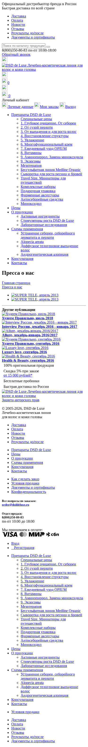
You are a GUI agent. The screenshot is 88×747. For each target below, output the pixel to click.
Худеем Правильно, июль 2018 (27, 318)
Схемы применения (27, 463)
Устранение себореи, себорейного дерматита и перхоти (48, 235)
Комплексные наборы (38, 187)
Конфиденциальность (28, 492)
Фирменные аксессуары (40, 195)
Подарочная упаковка (38, 191)
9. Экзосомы (31, 161)
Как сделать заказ (25, 479)
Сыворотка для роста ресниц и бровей (51, 174)
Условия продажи (25, 483)
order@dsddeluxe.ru (15, 504)
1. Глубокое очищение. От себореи (48, 123)
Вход (15, 543)
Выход (70, 107)
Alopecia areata (32, 242)
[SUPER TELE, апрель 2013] (34, 295)
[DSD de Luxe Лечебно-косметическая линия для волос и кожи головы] (44, 70)
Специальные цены (36, 119)
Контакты (19, 263)
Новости (18, 25)
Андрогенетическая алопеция (44, 254)
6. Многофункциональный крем (46, 144)
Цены (15, 208)
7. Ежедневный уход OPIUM (44, 149)
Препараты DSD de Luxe (31, 450)
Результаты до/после (27, 33)
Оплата (17, 20)
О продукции (22, 458)
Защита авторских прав (20, 400)
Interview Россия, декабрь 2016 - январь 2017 (39, 327)
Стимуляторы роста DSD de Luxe (47, 221)
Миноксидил (31, 204)
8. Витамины (31, 153)
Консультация (22, 259)
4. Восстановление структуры (45, 136)
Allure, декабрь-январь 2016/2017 (29, 335)
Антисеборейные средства (42, 199)
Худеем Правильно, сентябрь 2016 (30, 344)
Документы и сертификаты (33, 37)
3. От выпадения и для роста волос (49, 132)
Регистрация (24, 548)
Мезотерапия (31, 165)
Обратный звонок (16, 54)
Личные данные (20, 107)
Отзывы (17, 29)
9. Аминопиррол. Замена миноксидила (52, 157)
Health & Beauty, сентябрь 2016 (28, 360)
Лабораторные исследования (44, 225)
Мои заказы (49, 107)
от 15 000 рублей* (18, 375)
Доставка (18, 16)
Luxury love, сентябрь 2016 (24, 352)
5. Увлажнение (32, 140)
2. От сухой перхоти (37, 127)
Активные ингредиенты (40, 216)
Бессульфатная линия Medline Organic (51, 170)
